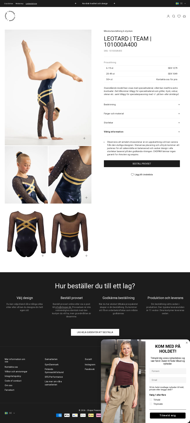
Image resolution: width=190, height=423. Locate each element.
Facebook (90, 369)
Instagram (90, 364)
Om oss (8, 385)
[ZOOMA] (84, 138)
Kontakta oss (11, 367)
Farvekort (9, 390)
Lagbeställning (31, 3)
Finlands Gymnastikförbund (54, 370)
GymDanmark (52, 364)
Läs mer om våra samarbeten (53, 383)
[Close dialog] (187, 342)
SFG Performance (54, 377)
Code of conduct (13, 381)
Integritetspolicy (13, 376)
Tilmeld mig (168, 415)
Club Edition (8, 3)
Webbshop (19, 3)
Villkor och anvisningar (16, 371)
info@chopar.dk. (63, 307)
